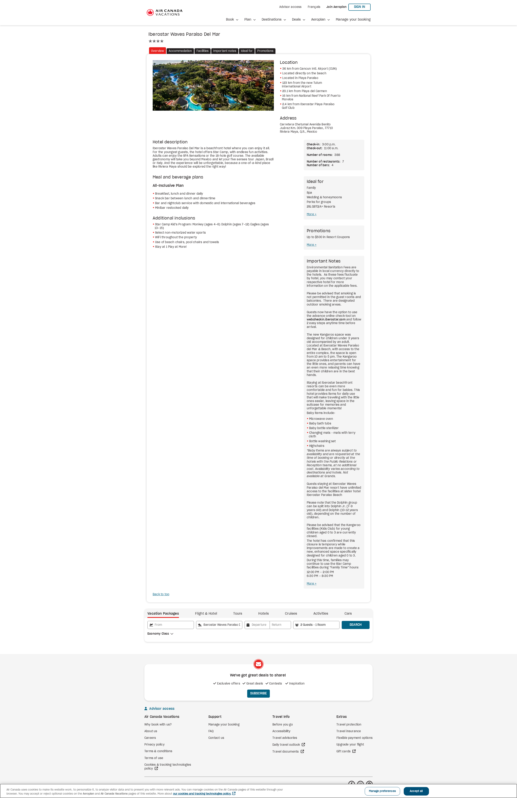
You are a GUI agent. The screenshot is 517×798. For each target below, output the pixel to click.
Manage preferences (382, 791)
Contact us (216, 738)
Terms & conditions (158, 751)
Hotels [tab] (263, 613)
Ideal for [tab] (247, 51)
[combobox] (170, 625)
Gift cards (343, 751)
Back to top (161, 594)
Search (356, 624)
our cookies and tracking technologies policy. (202, 794)
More (311, 214)
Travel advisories (284, 738)
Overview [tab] (157, 51)
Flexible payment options (354, 738)
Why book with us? (158, 724)
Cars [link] (348, 613)
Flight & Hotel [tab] (206, 613)
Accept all (416, 791)
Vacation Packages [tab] (163, 613)
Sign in (362, 6)
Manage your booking (353, 19)
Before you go (282, 724)
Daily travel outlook (286, 744)
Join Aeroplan (336, 7)
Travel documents (285, 751)
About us (150, 731)
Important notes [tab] (224, 51)
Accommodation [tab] (180, 51)
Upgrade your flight (350, 744)
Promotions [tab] (265, 51)
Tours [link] (237, 613)
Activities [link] (320, 613)
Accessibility (281, 731)
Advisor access (290, 7)
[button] (232, 20)
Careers (150, 738)
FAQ (211, 731)
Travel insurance (348, 731)
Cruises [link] (291, 613)
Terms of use (153, 758)
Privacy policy (154, 744)
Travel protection (348, 724)
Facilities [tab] (203, 51)
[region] (258, 791)
